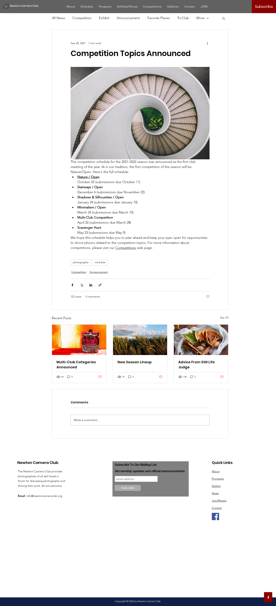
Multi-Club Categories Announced (76, 364)
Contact (217, 508)
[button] (223, 18)
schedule (100, 262)
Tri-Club (183, 18)
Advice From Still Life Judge (196, 364)
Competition (81, 18)
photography (80, 262)
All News (58, 18)
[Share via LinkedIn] (91, 285)
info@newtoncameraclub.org (44, 496)
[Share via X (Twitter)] (81, 285)
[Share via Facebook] (72, 285)
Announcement (128, 18)
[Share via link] (100, 285)
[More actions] (207, 43)
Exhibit (104, 18)
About (215, 471)
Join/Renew (219, 500)
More (200, 18)
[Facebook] (215, 516)
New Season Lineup (135, 362)
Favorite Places (158, 18)
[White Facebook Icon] (268, 597)
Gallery (216, 486)
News (215, 493)
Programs (218, 478)
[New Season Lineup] (140, 340)
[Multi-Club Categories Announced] (79, 340)
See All (224, 317)
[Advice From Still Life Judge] (201, 340)
